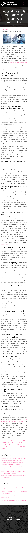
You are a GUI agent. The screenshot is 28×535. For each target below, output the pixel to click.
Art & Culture (5, 29)
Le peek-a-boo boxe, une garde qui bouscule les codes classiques (20, 443)
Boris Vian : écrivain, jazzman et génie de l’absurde (13, 500)
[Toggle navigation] (24, 3)
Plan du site (14, 534)
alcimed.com (4, 244)
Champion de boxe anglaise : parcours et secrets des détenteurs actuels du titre (7, 444)
